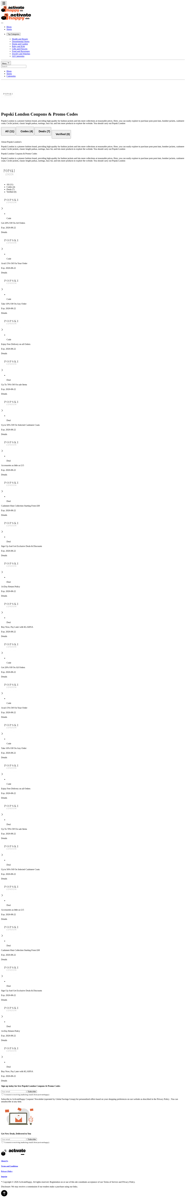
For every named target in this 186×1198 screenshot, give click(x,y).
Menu (4, 64)
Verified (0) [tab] (11, 192)
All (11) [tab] (10, 184)
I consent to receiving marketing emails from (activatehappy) (26, 1095)
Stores (9, 29)
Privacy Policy (7, 1171)
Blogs (9, 27)
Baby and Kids (18, 46)
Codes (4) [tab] (11, 187)
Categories (11, 76)
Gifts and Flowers (19, 49)
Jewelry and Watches (21, 54)
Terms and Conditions (9, 1166)
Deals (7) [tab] (10, 189)
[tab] (8, 131)
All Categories (18, 56)
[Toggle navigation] (4, 3)
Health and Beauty (20, 39)
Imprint (4, 1176)
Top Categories (13, 34)
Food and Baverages (21, 51)
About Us (4, 1161)
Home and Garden (20, 44)
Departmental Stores (20, 41)
